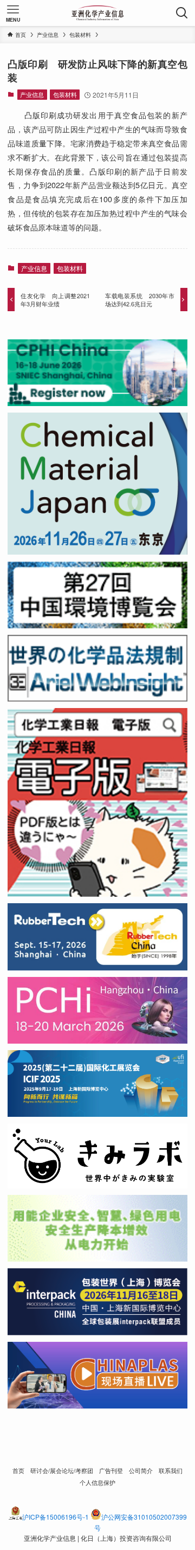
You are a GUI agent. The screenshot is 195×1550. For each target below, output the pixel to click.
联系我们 (171, 1471)
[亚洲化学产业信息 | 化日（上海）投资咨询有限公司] (98, 13)
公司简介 (141, 1471)
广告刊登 (111, 1471)
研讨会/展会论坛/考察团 (61, 1471)
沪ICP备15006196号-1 (55, 1516)
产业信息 (32, 94)
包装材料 (65, 94)
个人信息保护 (97, 1482)
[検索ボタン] (182, 13)
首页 (18, 1471)
